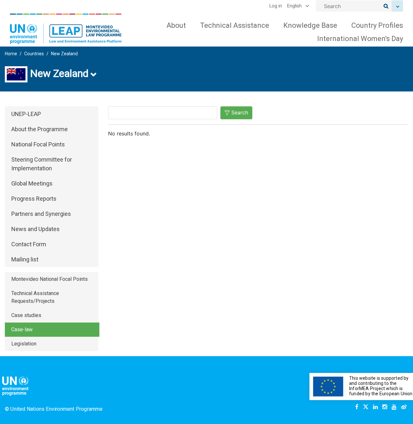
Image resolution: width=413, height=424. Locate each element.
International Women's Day (360, 39)
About (176, 25)
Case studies (26, 315)
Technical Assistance (234, 25)
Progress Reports (33, 198)
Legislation (23, 344)
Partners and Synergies (41, 213)
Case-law (22, 329)
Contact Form (28, 244)
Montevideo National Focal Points (49, 279)
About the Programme (39, 129)
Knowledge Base (310, 25)
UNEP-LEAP (26, 114)
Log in (275, 6)
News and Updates (35, 229)
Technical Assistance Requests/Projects (35, 297)
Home (11, 53)
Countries (34, 53)
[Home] (66, 29)
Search (239, 112)
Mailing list (24, 259)
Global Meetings (32, 183)
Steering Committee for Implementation (41, 164)
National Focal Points (38, 144)
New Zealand (64, 53)
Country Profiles (377, 25)
